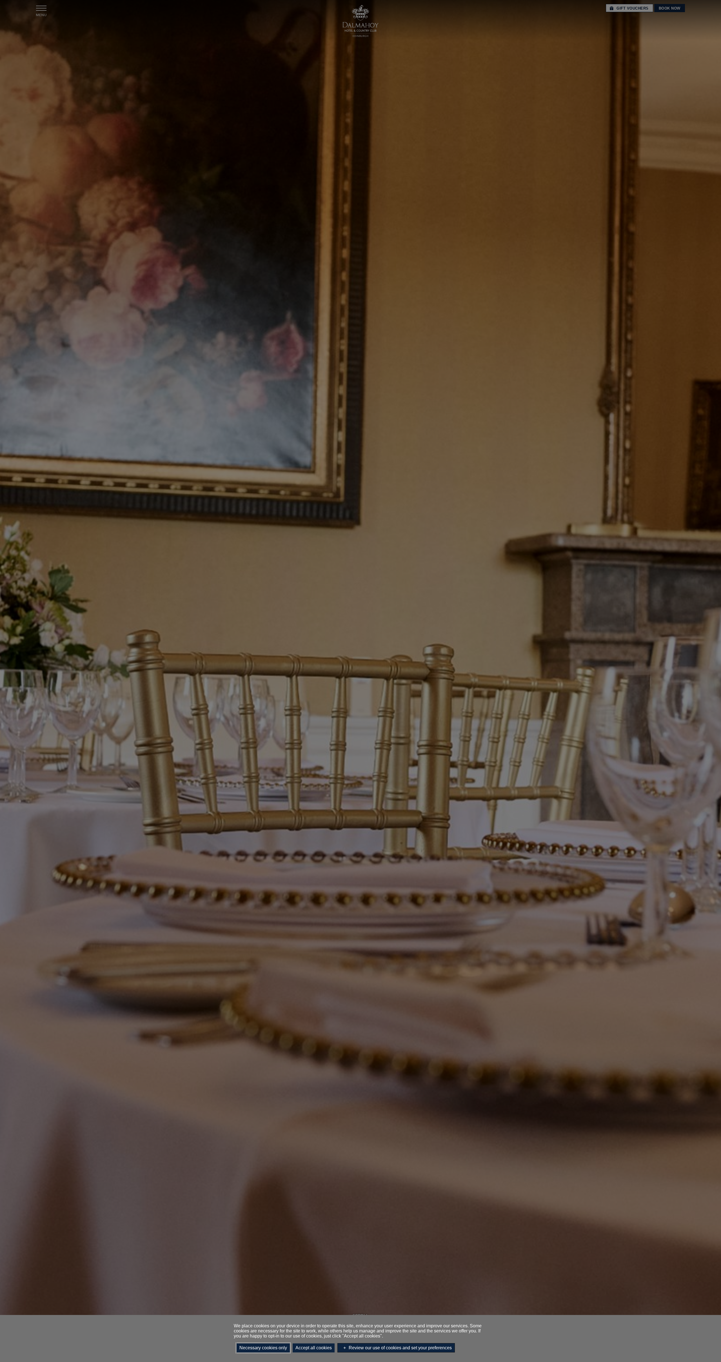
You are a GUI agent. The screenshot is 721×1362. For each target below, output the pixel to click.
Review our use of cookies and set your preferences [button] (400, 1347)
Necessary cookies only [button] (263, 1347)
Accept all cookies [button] (313, 1347)
